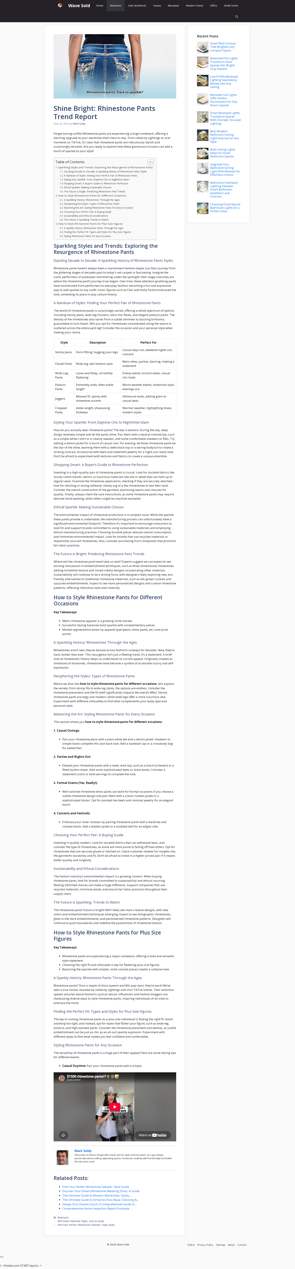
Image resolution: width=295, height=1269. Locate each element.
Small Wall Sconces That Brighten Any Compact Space (223, 46)
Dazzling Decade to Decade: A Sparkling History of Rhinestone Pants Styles (105, 171)
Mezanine (173, 5)
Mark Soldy (83, 1151)
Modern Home (194, 5)
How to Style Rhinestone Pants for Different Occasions (92, 195)
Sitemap (220, 1244)
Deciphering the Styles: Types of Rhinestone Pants (92, 203)
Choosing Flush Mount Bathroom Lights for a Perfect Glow (225, 207)
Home (99, 5)
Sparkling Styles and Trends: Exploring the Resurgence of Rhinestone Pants (105, 167)
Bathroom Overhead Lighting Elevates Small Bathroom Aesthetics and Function (224, 190)
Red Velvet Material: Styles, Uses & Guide (81, 1221)
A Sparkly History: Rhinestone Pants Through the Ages (94, 228)
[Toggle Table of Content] (149, 162)
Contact (242, 1244)
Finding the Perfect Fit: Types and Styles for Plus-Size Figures (97, 232)
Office (213, 5)
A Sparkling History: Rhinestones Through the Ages (92, 199)
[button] (236, 16)
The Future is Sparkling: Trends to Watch (86, 219)
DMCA (191, 1244)
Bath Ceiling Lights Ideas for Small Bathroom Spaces (222, 152)
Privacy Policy (205, 1244)
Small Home (231, 5)
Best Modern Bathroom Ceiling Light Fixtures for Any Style (224, 136)
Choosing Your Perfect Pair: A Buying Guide (87, 211)
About (231, 1244)
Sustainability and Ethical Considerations (86, 215)
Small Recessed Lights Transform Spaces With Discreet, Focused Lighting (225, 118)
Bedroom (115, 5)
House (157, 5)
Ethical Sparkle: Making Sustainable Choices (88, 187)
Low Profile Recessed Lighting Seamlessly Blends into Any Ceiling (224, 81)
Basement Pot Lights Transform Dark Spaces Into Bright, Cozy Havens (224, 63)
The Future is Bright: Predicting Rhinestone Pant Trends (94, 191)
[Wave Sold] (60, 5)
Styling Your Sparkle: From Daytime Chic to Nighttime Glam (96, 179)
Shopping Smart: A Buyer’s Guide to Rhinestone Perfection (96, 183)
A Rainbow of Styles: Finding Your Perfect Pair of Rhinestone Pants (100, 175)
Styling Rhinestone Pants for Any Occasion (87, 236)
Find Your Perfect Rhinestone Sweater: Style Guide (86, 1224)
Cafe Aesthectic (137, 5)
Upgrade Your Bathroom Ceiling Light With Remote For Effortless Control (225, 169)
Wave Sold (79, 5)
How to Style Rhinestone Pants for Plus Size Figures (90, 223)
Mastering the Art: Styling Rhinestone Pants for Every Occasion (98, 207)
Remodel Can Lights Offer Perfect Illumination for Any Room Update (223, 100)
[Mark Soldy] (62, 1165)
